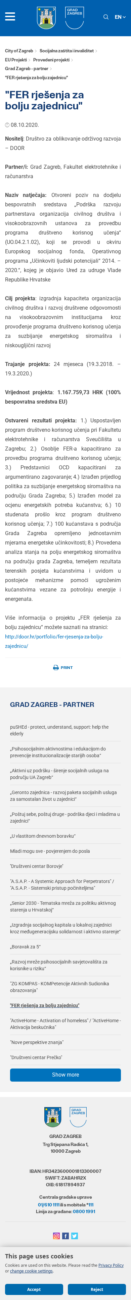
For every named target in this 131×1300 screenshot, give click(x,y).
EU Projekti (16, 59)
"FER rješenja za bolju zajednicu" (44, 1005)
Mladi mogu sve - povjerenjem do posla (50, 851)
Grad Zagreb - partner (26, 68)
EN (119, 17)
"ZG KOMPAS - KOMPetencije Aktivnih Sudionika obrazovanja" (59, 987)
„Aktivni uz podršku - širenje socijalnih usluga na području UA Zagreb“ (59, 774)
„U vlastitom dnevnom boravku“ (43, 836)
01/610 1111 (48, 1204)
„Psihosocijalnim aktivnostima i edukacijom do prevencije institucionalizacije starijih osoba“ (58, 752)
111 (90, 1204)
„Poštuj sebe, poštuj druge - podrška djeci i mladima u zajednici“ (65, 818)
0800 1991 (84, 1211)
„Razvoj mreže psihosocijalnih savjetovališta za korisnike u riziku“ (58, 965)
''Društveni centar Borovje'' (36, 866)
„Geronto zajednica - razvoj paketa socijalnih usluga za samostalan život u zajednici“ (63, 796)
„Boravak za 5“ (25, 946)
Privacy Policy (111, 1265)
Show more (65, 1075)
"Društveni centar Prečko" (36, 1057)
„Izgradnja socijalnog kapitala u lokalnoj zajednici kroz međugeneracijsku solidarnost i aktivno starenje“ (65, 928)
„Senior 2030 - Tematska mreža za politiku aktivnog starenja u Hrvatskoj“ (63, 906)
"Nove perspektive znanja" (36, 1042)
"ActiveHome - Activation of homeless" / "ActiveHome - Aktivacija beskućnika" (65, 1024)
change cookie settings (31, 1271)
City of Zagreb (19, 50)
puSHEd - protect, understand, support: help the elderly (59, 730)
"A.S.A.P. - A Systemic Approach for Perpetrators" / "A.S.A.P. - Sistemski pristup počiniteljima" (62, 885)
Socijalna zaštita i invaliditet (67, 50)
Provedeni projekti (51, 59)
